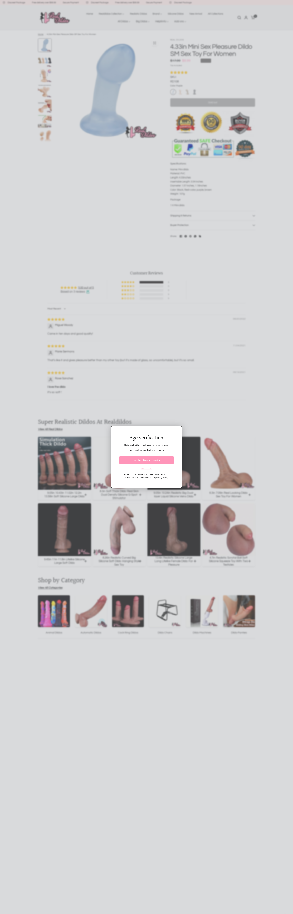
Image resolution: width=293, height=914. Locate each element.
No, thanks (146, 468)
